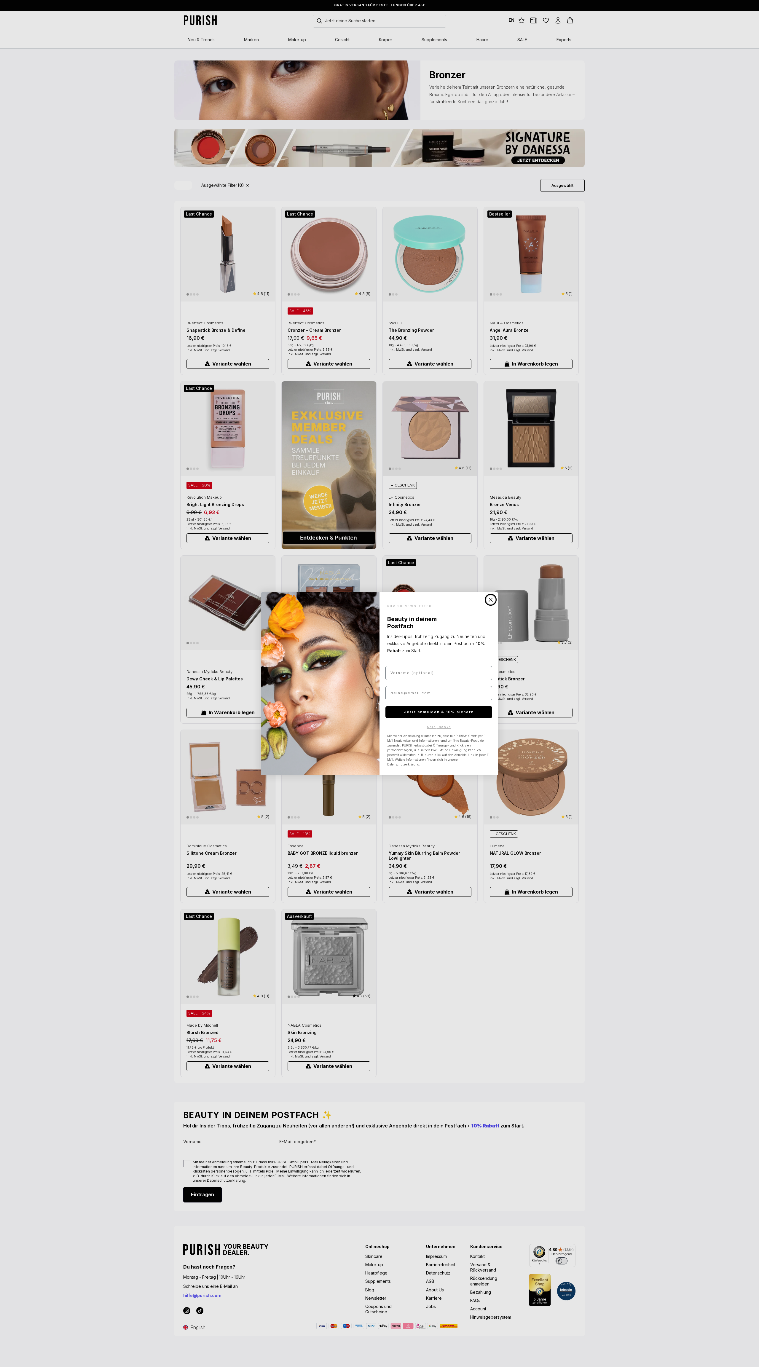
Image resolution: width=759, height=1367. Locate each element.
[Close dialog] (490, 599)
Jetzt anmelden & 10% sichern (439, 712)
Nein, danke (439, 727)
